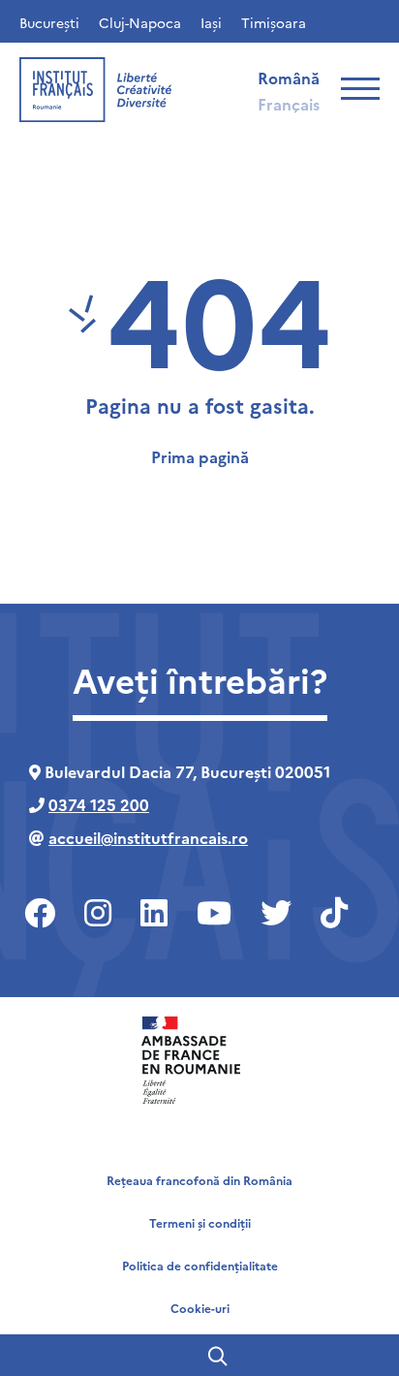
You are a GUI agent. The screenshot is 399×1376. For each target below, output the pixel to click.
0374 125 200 (98, 804)
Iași (211, 22)
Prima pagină (200, 456)
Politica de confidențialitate (200, 1265)
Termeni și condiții (200, 1222)
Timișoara (273, 22)
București (49, 22)
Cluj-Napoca (140, 22)
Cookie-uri (200, 1307)
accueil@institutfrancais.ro (148, 837)
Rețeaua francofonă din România (199, 1180)
